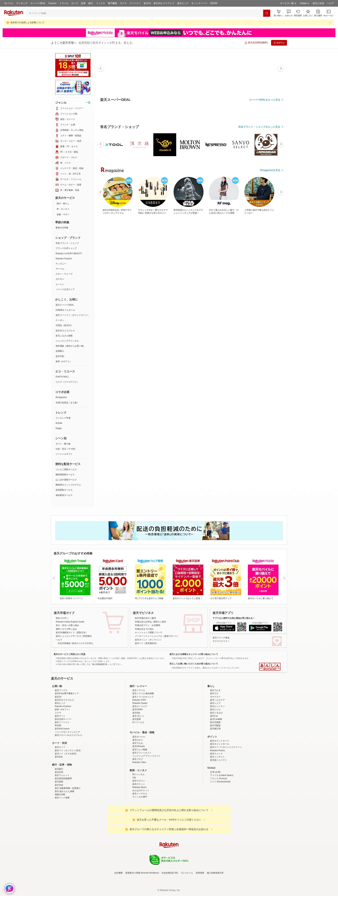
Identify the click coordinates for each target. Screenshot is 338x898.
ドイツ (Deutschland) (220, 812)
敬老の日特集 (62, 227)
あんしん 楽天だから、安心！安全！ (269, 667)
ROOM (213, 3)
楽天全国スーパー (63, 750)
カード (74, 3)
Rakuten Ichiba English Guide (70, 622)
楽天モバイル (138, 767)
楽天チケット (138, 815)
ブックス (100, 3)
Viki (134, 808)
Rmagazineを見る (270, 421)
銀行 (90, 3)
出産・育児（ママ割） (66, 449)
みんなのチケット (140, 821)
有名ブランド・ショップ (67, 243)
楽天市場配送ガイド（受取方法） (71, 632)
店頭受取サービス (64, 490)
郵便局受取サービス (65, 474)
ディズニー (61, 263)
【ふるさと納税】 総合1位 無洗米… (111, 298)
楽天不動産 (215, 756)
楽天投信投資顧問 (63, 809)
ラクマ (123, 3)
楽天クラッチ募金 (221, 637)
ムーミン (60, 284)
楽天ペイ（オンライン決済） (68, 781)
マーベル (60, 269)
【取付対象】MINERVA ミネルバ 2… (170, 298)
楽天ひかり (137, 770)
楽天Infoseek (138, 777)
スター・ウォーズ (64, 274)
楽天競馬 (136, 750)
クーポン (60, 320)
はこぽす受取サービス (66, 479)
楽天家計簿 (215, 759)
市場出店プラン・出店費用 (147, 625)
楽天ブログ (137, 790)
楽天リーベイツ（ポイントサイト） (72, 315)
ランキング (22, 3)
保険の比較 (60, 825)
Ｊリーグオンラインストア (67, 763)
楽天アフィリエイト (141, 783)
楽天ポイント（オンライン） (148, 640)
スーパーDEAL (38, 3)
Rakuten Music (139, 818)
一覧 (88, 102)
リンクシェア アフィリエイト (146, 787)
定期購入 (60, 351)
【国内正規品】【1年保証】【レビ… (249, 298)
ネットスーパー (199, 3)
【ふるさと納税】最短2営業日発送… (150, 298)
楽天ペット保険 (62, 828)
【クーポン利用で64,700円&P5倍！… (209, 298)
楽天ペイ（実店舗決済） (146, 643)
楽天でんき (215, 721)
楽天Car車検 (216, 750)
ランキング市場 (63, 418)
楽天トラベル (138, 721)
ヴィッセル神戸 (139, 827)
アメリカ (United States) (221, 806)
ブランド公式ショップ (66, 248)
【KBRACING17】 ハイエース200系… (130, 298)
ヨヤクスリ (215, 727)
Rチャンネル (138, 805)
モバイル (8, 3)
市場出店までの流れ (144, 629)
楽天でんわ (137, 774)
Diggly (59, 428)
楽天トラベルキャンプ (143, 727)
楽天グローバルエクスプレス (68, 766)
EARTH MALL (62, 377)
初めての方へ (62, 618)
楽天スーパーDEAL (65, 305)
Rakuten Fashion (64, 258)
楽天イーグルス (139, 824)
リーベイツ (135, 3)
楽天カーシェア (139, 737)
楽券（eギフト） (64, 361)
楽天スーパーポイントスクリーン (226, 778)
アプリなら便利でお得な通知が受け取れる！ (234, 618)
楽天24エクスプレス (164, 3)
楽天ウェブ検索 (139, 780)
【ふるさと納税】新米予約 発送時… (268, 298)
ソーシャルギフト (64, 454)
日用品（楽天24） (64, 325)
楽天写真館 (215, 753)
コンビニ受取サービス (66, 469)
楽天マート (60, 747)
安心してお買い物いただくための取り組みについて (194, 663)
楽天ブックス (61, 721)
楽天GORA (137, 740)
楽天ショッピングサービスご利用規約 (74, 636)
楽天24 (147, 3)
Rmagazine (61, 397)
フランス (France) (218, 809)
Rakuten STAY (139, 731)
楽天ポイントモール (219, 775)
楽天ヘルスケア (217, 731)
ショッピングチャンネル (67, 341)
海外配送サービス (64, 495)
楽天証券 (59, 803)
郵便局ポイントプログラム (68, 485)
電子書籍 (112, 3)
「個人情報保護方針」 (100, 664)
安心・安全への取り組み (67, 625)
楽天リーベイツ (62, 753)
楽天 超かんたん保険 (64, 822)
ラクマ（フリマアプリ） (67, 382)
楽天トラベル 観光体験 (143, 724)
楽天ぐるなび (216, 743)
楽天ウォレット (62, 806)
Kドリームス (138, 753)
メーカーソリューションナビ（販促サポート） (157, 636)
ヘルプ (330, 3)
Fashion (52, 3)
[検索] (266, 13)
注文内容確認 (64, 643)
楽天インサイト (217, 787)
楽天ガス (214, 724)
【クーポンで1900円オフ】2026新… (190, 298)
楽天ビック (183, 3)
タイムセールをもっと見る (265, 320)
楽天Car (214, 747)
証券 (83, 3)
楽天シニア (215, 734)
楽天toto (136, 743)
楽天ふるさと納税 (64, 335)
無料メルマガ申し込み (66, 629)
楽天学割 (60, 356)
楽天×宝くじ (138, 747)
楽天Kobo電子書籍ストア (67, 724)
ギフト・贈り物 (63, 444)
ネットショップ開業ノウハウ (148, 632)
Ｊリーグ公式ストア (65, 289)
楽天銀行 (59, 800)
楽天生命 (59, 816)
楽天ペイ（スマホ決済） (66, 784)
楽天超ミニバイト (218, 791)
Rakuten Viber (139, 793)
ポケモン (60, 279)
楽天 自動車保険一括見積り (68, 819)
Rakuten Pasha (217, 781)
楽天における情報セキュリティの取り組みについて (194, 654)
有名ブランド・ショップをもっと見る (259, 223)
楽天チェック (216, 784)
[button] (289, 13)
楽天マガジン (138, 811)
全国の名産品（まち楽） (67, 402)
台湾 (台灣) (215, 803)
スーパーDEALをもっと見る (264, 99)
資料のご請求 (159, 622)
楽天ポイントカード (219, 771)
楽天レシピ (215, 740)
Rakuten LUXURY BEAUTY (69, 253)
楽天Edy (59, 787)
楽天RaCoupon (62, 759)
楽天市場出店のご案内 (145, 618)
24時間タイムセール (65, 310)
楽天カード (60, 778)
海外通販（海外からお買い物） (70, 346)
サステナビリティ (221, 641)
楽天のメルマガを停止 (82, 643)
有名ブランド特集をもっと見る (263, 375)
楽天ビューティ (217, 737)
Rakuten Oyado (139, 734)
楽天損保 (59, 812)
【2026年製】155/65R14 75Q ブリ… (229, 298)
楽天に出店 (318, 3)
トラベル (63, 3)
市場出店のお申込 (143, 622)
